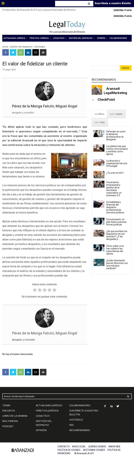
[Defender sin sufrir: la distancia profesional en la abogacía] (98, 133)
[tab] (99, 114)
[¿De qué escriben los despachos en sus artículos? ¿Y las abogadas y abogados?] (98, 233)
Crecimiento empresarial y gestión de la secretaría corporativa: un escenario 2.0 (114, 189)
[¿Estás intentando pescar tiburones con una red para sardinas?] (98, 262)
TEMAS (6, 405)
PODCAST (8, 426)
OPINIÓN (41, 430)
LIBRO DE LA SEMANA (14, 415)
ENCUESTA (8, 410)
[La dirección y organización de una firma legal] (98, 162)
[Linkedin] (28, 52)
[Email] (35, 52)
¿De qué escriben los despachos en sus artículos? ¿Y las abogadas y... (116, 235)
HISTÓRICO (76, 419)
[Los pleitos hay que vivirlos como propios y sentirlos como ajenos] (98, 148)
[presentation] (99, 114)
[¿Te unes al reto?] (98, 174)
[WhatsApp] (20, 52)
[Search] (89, 3)
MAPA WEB (114, 446)
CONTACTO (64, 446)
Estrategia (39, 47)
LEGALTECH (43, 415)
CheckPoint (106, 100)
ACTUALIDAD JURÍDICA (49, 405)
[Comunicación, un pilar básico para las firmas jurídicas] (98, 221)
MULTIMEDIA (10, 421)
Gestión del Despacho (21, 47)
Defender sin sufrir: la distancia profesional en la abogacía (116, 135)
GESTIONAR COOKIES (94, 450)
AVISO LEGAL (79, 446)
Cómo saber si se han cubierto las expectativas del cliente (115, 250)
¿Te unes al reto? (115, 173)
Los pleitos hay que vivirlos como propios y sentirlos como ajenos (117, 150)
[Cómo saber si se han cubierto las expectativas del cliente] (98, 247)
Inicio (5, 47)
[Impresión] (43, 52)
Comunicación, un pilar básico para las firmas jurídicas (116, 222)
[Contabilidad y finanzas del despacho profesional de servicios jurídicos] (98, 204)
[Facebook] (5, 52)
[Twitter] (13, 52)
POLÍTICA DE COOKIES (69, 450)
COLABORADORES (79, 405)
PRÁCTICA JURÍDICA (47, 410)
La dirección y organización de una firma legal (116, 163)
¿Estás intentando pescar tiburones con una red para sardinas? (117, 264)
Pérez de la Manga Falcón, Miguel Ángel (44, 106)
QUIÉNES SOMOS (97, 446)
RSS (71, 424)
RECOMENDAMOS (79, 430)
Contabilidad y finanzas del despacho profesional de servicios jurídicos (115, 207)
